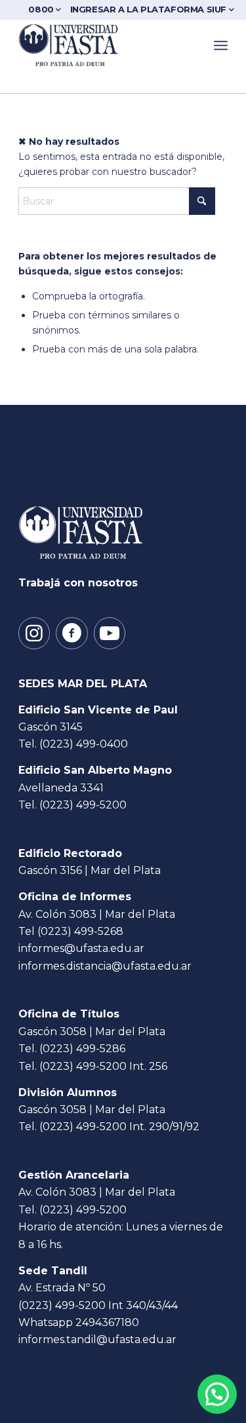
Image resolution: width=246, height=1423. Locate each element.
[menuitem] (47, 9)
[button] (217, 1394)
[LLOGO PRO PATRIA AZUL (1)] (102, 45)
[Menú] (221, 45)
